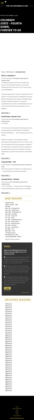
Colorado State (20, 72)
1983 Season (8, 385)
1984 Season (8, 383)
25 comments (16, 119)
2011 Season (8, 332)
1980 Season (8, 390)
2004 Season (8, 345)
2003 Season (8, 347)
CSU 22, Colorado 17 (8, 76)
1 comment (14, 164)
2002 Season (8, 349)
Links (17, 414)
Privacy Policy (17, 415)
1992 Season (8, 368)
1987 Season (8, 377)
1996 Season (8, 360)
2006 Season (8, 341)
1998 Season (8, 356)
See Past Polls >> (25, 292)
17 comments (16, 78)
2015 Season (8, 324)
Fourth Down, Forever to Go (11, 116)
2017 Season (8, 321)
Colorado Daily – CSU (8, 162)
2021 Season (8, 313)
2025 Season (8, 306)
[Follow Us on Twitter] (21, 401)
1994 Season (8, 364)
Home (3, 72)
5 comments (15, 182)
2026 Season (8, 304)
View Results (7, 290)
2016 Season (8, 323)
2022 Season (8, 311)
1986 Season (8, 379)
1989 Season (8, 373)
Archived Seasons (17, 408)
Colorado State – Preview (10, 179)
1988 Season (8, 375)
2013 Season (8, 328)
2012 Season (10, 72)
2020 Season (8, 315)
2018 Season (8, 319)
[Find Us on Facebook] (13, 401)
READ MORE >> (5, 113)
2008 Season (8, 338)
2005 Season (8, 343)
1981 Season (8, 388)
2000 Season (8, 353)
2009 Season (8, 336)
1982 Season (8, 387)
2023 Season (8, 309)
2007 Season (8, 339)
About (17, 412)
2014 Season (8, 326)
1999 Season (8, 355)
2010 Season (8, 334)
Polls (17, 410)
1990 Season (8, 371)
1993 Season (8, 366)
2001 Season (8, 351)
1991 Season (8, 370)
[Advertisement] (23, 12)
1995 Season (8, 362)
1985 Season (8, 381)
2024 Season (8, 307)
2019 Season (8, 317)
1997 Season (8, 358)
